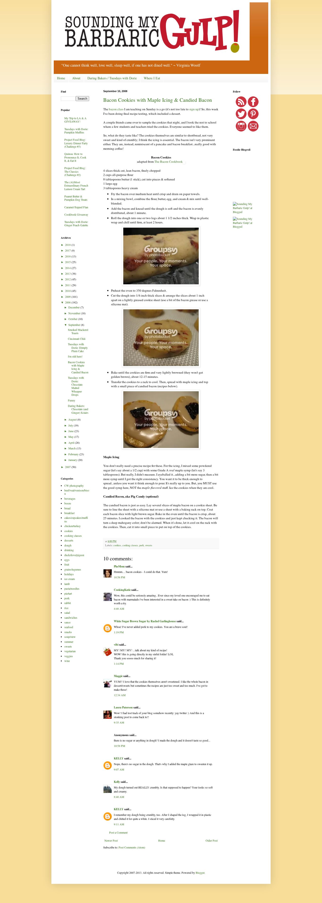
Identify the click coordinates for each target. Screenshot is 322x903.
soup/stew (70, 637)
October (73, 319)
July (71, 425)
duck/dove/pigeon (74, 555)
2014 (68, 268)
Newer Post (111, 840)
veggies (68, 656)
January (73, 460)
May (71, 437)
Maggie (118, 676)
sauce (67, 622)
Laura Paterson (123, 707)
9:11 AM (119, 824)
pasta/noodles (71, 588)
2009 (68, 296)
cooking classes (130, 545)
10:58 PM (119, 577)
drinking (69, 550)
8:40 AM (119, 797)
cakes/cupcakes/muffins (76, 519)
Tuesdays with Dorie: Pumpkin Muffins (76, 130)
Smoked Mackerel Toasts (78, 331)
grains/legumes (72, 569)
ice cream (69, 579)
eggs (67, 560)
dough (67, 545)
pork (141, 545)
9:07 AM (119, 769)
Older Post (212, 840)
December (74, 307)
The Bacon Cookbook (168, 161)
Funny (71, 400)
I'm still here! (75, 356)
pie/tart (68, 593)
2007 (68, 467)
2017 (68, 250)
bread (67, 508)
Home (61, 78)
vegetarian (70, 651)
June (71, 431)
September (74, 325)
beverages (69, 498)
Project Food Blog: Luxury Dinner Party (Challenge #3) (76, 143)
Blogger (200, 872)
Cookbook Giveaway (76, 214)
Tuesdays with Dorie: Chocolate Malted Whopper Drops (76, 386)
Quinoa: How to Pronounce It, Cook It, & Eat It (75, 157)
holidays (69, 574)
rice (66, 608)
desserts (68, 540)
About (76, 78)
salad (67, 612)
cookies (117, 545)
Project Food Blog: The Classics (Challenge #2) (75, 171)
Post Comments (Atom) (132, 847)
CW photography (74, 485)
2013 (68, 273)
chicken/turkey (72, 526)
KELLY (119, 758)
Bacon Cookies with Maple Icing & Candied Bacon (157, 99)
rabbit (67, 603)
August (72, 419)
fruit (66, 564)
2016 (68, 256)
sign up (194, 109)
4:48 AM (119, 608)
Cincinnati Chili (76, 339)
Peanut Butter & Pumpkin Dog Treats (75, 197)
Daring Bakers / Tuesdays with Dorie (112, 78)
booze (67, 503)
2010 (68, 291)
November (74, 313)
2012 (68, 279)
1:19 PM (119, 632)
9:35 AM (119, 722)
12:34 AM (120, 695)
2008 (68, 302)
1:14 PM (119, 663)
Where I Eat (152, 78)
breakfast (69, 513)
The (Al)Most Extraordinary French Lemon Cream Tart (76, 185)
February (73, 454)
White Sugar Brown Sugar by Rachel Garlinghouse (145, 621)
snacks (68, 632)
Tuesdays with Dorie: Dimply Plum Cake (78, 347)
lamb (67, 584)
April (71, 442)
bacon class (116, 109)
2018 (68, 245)
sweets (148, 545)
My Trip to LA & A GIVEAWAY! (75, 119)
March (72, 448)
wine (67, 661)
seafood (68, 627)
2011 (68, 285)
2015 (68, 262)
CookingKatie (122, 590)
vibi (116, 645)
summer (68, 641)
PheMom (119, 566)
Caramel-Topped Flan (76, 207)
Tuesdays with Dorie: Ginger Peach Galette (76, 223)
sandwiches (70, 617)
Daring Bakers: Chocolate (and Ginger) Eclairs (78, 409)
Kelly (117, 782)
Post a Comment (118, 832)
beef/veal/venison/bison (76, 491)
